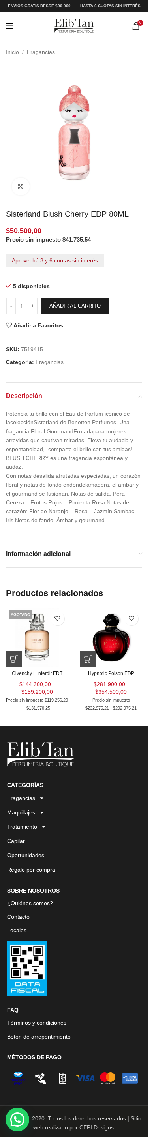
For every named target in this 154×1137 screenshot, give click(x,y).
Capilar (16, 841)
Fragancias (41, 52)
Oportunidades (25, 855)
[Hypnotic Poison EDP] (111, 637)
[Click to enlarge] (21, 187)
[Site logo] (74, 25)
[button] (17, 1119)
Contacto (18, 917)
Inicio (12, 52)
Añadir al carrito (75, 306)
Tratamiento (22, 826)
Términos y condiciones (36, 1023)
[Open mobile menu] (10, 26)
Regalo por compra (31, 869)
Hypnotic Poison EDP (111, 673)
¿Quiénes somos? (30, 903)
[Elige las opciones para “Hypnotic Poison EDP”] (88, 659)
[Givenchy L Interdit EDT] (37, 637)
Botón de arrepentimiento (39, 1036)
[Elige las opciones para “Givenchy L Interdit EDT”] (14, 659)
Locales (16, 930)
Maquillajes (21, 812)
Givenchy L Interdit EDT (37, 673)
